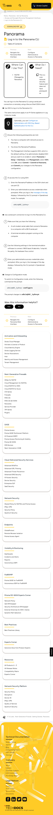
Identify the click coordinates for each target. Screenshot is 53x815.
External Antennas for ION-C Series (17, 610)
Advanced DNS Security (13, 474)
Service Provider (10, 407)
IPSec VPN (8, 507)
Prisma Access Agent (12, 536)
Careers (8, 768)
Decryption (8, 695)
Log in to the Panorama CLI (13, 20)
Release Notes (11, 742)
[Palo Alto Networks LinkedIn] (13, 801)
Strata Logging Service (12, 350)
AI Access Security (11, 477)
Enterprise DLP (10, 483)
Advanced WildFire (11, 465)
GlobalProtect (9, 530)
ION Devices (9, 445)
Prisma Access (10, 430)
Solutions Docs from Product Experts (17, 648)
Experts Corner (10, 674)
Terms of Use (10, 791)
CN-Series (8, 392)
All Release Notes (11, 668)
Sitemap (8, 755)
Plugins (7, 413)
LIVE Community (11, 773)
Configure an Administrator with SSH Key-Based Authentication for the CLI (26, 123)
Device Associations (12, 353)
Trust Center (10, 789)
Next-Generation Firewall (23, 716)
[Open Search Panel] (20, 5)
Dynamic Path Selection (13, 613)
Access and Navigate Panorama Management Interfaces (23, 18)
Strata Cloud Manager (12, 341)
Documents (10, 794)
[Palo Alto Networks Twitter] (19, 801)
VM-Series (8, 410)
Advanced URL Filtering (13, 468)
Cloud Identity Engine (12, 348)
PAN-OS (7, 398)
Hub (6, 356)
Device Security (10, 480)
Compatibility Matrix (12, 671)
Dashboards (9, 554)
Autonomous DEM (11, 563)
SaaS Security (9, 486)
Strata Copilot (41, 6)
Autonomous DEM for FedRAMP (16, 583)
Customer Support (12, 770)
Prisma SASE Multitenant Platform (16, 433)
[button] (51, 651)
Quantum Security (11, 513)
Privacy (8, 786)
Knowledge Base (11, 776)
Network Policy (10, 601)
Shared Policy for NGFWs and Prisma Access (20, 504)
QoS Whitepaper (10, 604)
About (8, 765)
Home (6, 16)
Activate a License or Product (15, 344)
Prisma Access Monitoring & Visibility (17, 439)
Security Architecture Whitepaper (16, 607)
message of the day (40, 192)
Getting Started (37, 716)
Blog (7, 747)
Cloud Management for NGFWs (16, 383)
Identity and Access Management (16, 359)
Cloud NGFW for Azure (13, 389)
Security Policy (10, 510)
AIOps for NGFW (10, 380)
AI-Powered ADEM (11, 436)
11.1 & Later (10, 716)
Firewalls (8, 395)
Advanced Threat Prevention (15, 472)
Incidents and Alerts (12, 557)
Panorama (12, 16)
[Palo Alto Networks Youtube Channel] (24, 801)
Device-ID (8, 698)
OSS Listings (10, 752)
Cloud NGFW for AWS (12, 386)
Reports (7, 560)
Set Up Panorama (22, 16)
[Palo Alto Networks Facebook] (8, 801)
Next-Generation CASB (13, 448)
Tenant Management (12, 362)
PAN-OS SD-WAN (11, 401)
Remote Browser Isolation (14, 533)
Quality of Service (11, 704)
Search (8, 745)
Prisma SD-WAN (10, 442)
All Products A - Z (11, 665)
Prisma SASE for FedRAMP (14, 580)
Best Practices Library (12, 630)
